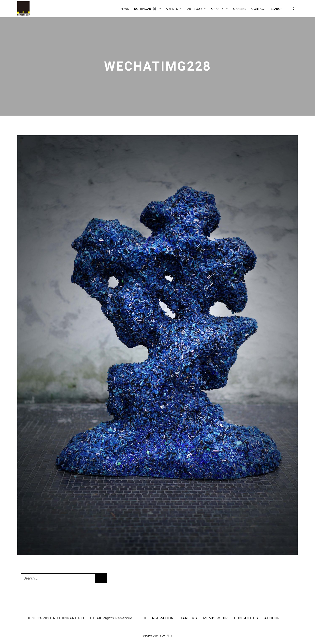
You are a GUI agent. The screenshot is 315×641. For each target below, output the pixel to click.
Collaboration (158, 618)
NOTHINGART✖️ (145, 9)
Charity (217, 9)
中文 (291, 9)
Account (273, 618)
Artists (172, 9)
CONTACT (258, 9)
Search (277, 9)
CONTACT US (246, 618)
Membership (215, 618)
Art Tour (194, 9)
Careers (239, 9)
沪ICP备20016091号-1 (157, 635)
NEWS (125, 9)
